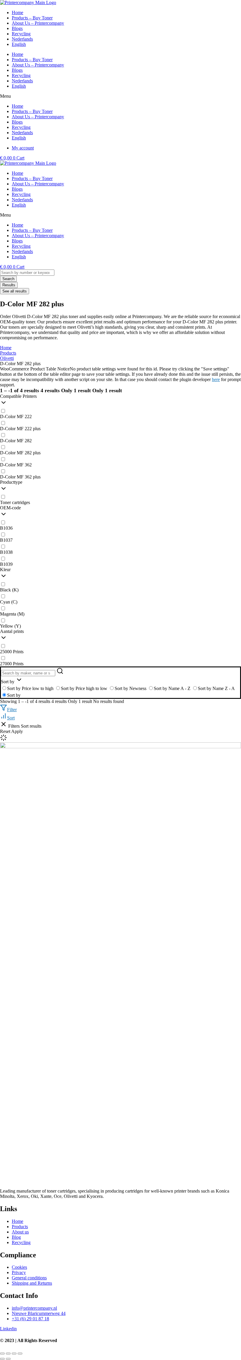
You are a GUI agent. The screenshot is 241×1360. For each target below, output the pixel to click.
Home (17, 54)
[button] (120, 96)
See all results (14, 291)
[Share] (14, 1353)
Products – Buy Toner (32, 59)
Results (8, 285)
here (216, 379)
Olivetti (7, 358)
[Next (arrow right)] (8, 1359)
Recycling (21, 75)
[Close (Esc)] (20, 1353)
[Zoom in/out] (2, 1353)
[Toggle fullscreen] (8, 1353)
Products (8, 352)
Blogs (17, 70)
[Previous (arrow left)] (2, 1359)
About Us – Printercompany (38, 64)
